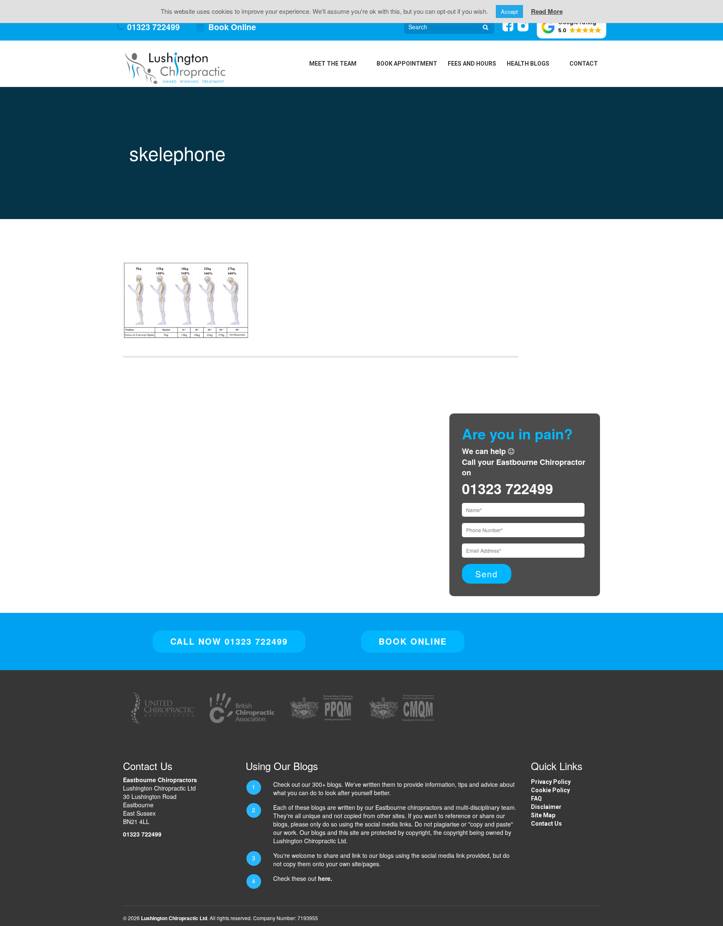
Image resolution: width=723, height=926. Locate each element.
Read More (547, 11)
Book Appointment (407, 63)
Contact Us (546, 823)
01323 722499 (153, 27)
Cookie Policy (550, 790)
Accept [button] (509, 11)
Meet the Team (332, 63)
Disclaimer (546, 807)
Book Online (232, 27)
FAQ (536, 798)
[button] (571, 26)
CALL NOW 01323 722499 (229, 641)
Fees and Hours (472, 63)
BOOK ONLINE (413, 641)
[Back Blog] (175, 67)
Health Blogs (528, 63)
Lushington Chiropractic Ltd (174, 918)
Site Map (543, 815)
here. (325, 878)
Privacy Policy (551, 781)
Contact (583, 63)
